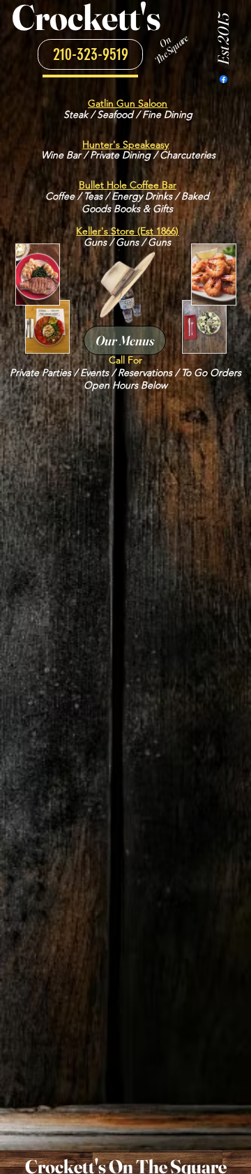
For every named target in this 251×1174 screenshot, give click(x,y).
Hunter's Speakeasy (125, 144)
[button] (90, 54)
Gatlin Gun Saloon (127, 103)
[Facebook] (223, 79)
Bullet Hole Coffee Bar (127, 185)
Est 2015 (223, 39)
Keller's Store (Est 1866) (127, 231)
